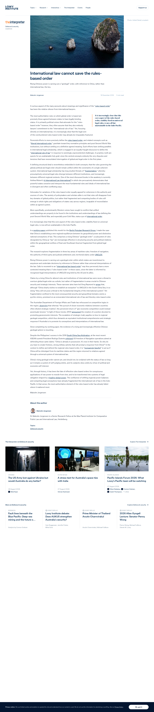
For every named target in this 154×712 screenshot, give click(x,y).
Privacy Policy (119, 707)
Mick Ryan (14, 492)
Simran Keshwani (64, 492)
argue (98, 284)
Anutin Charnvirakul (89, 527)
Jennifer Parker (62, 525)
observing (43, 305)
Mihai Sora (49, 527)
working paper (39, 230)
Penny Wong (124, 525)
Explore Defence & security (136, 505)
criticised (69, 338)
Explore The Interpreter (138, 442)
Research (43, 8)
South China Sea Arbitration (78, 335)
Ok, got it (138, 707)
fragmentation (91, 171)
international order (94, 216)
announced (76, 312)
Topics (32, 8)
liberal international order (41, 143)
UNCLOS (98, 255)
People (88, 8)
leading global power (57, 378)
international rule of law (40, 153)
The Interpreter (69, 8)
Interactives (55, 8)
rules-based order (102, 106)
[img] (9, 492)
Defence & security (11, 26)
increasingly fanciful (92, 348)
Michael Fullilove (102, 527)
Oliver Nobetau (115, 489)
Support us (142, 8)
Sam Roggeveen (51, 525)
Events (80, 8)
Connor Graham (129, 489)
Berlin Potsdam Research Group (82, 230)
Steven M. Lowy (125, 527)
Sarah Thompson (116, 492)
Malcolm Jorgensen (37, 95)
